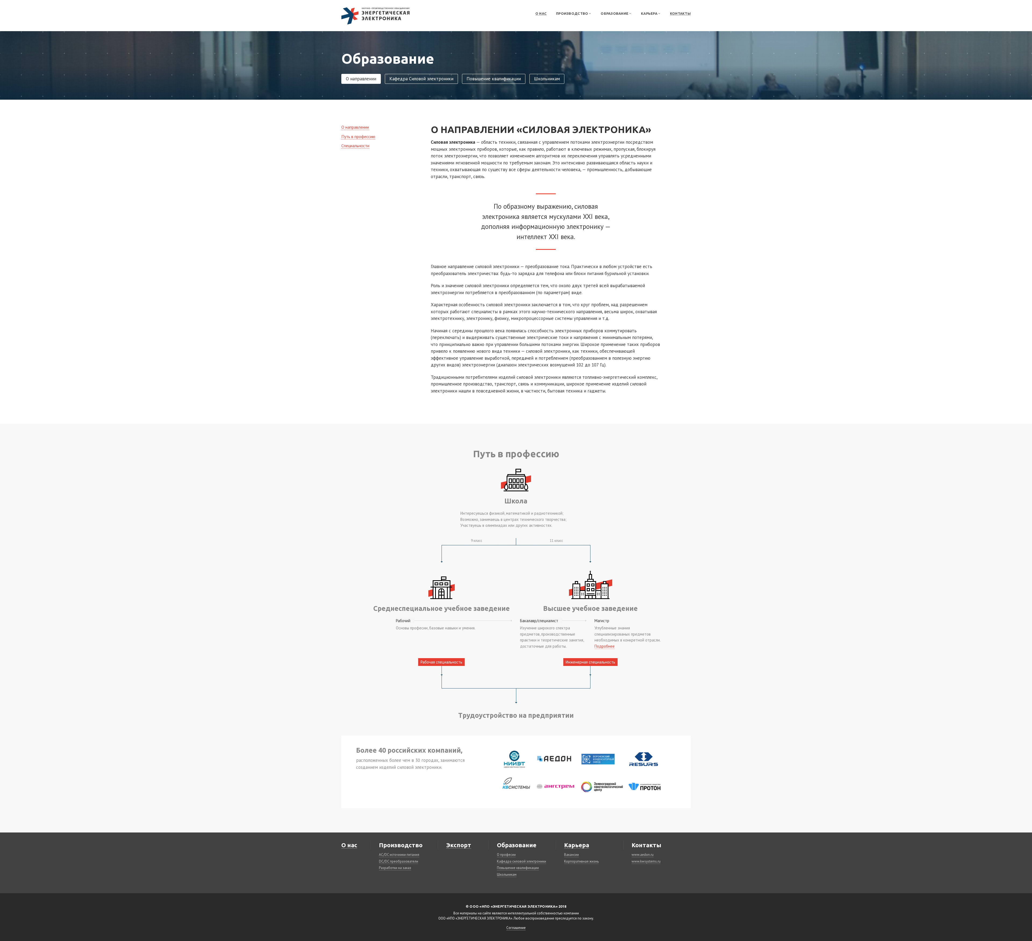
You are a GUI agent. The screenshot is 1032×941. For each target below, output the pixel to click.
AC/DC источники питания (399, 854)
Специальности (355, 145)
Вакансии (571, 854)
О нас (541, 13)
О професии (506, 854)
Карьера (576, 845)
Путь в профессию (358, 136)
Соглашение (516, 927)
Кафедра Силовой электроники (421, 79)
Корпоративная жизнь (581, 861)
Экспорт (458, 845)
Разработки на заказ (395, 868)
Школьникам (547, 79)
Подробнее (604, 646)
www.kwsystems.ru (646, 861)
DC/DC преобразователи (398, 861)
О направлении (361, 79)
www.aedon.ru (643, 854)
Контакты (680, 13)
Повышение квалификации (494, 79)
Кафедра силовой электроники (521, 861)
